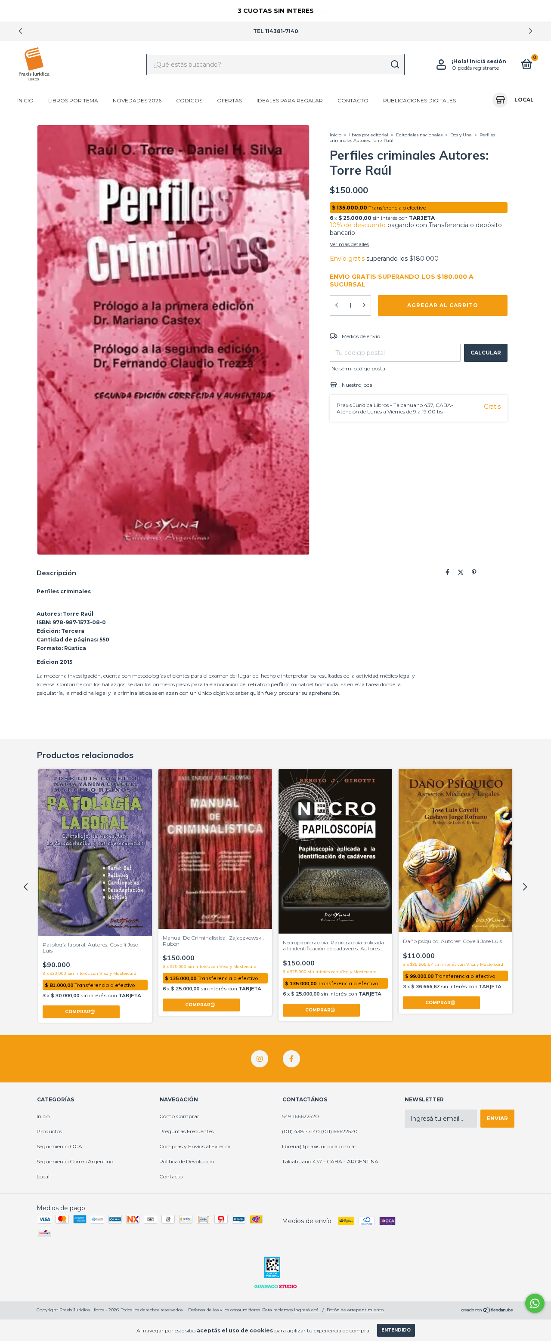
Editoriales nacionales (420, 135)
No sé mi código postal (359, 368)
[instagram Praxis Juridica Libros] (259, 1058)
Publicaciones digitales (419, 100)
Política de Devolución (186, 1161)
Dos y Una (461, 135)
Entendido (396, 1330)
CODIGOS (189, 100)
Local (43, 1176)
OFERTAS (229, 100)
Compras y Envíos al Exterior (195, 1146)
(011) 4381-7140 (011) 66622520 (320, 1131)
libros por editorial (368, 135)
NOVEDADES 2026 (137, 100)
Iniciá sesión (488, 61)
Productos (49, 1131)
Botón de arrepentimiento (355, 1310)
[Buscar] (394, 64)
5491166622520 (300, 1116)
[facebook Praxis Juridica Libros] (291, 1058)
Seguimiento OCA (59, 1146)
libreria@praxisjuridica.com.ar (319, 1146)
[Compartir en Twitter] (461, 572)
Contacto (352, 100)
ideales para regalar (290, 100)
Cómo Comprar (179, 1116)
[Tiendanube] (487, 1311)
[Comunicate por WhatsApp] (535, 1303)
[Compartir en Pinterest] (474, 572)
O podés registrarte (475, 68)
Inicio (25, 100)
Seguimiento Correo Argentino (75, 1161)
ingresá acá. (306, 1310)
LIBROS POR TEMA (73, 100)
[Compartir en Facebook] (447, 572)
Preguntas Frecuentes (186, 1131)
